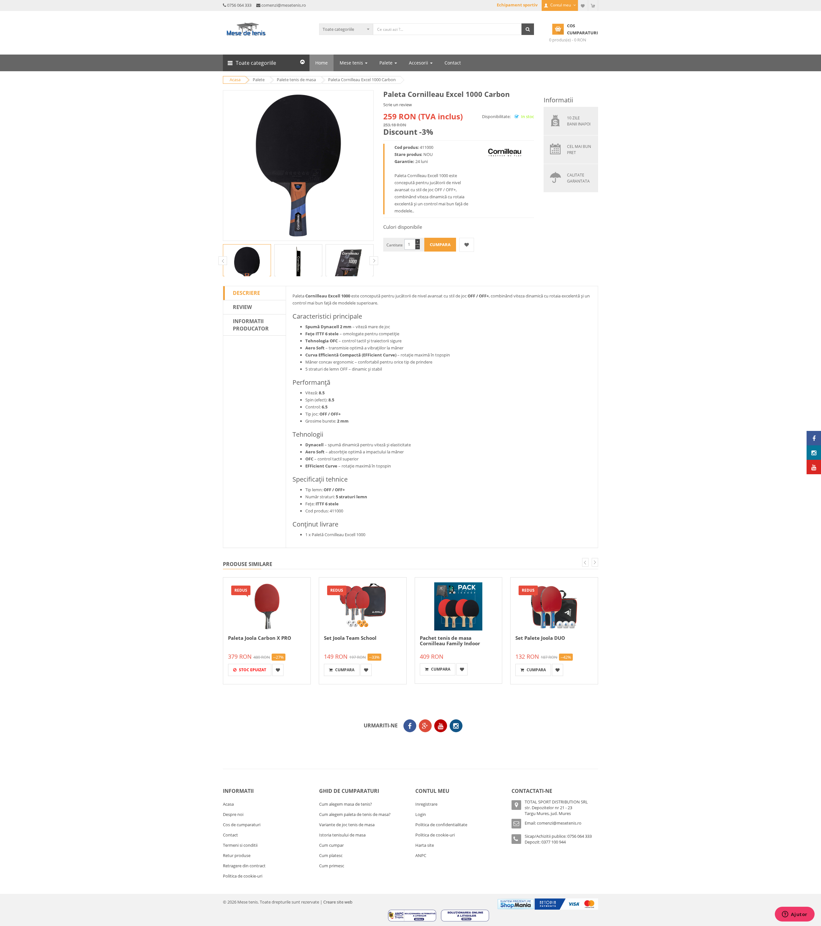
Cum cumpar (331, 845)
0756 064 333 (239, 5)
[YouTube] (440, 725)
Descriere (246, 292)
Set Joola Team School (350, 638)
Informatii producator (251, 325)
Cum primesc (331, 866)
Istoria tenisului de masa (342, 835)
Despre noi (233, 814)
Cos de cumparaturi (241, 824)
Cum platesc (331, 855)
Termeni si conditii (240, 845)
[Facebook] (409, 725)
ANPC (420, 855)
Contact (230, 835)
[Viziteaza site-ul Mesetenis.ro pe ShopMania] (516, 903)
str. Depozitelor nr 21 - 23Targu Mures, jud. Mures (548, 810)
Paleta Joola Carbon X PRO (259, 638)
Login (420, 814)
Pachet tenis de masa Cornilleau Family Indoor (450, 641)
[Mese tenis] (814, 438)
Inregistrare (426, 804)
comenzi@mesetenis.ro (283, 5)
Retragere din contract (244, 866)
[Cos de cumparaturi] (593, 5)
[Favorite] (583, 5)
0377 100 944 (553, 842)
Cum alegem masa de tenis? (345, 804)
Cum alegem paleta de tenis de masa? (355, 814)
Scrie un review (397, 104)
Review (242, 307)
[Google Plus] (425, 725)
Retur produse (236, 855)
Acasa (228, 804)
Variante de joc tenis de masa (347, 824)
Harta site (424, 845)
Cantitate (394, 245)
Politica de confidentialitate (441, 824)
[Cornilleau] (505, 152)
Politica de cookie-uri (242, 876)
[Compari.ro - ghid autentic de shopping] (409, 744)
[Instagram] (456, 725)
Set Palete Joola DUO (540, 638)
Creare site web (337, 902)
